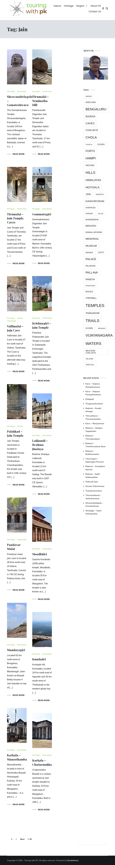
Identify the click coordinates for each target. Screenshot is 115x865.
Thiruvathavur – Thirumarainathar (93, 417)
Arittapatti (89, 399)
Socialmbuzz (72, 860)
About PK (95, 5)
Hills (90, 172)
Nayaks (89, 252)
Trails (92, 321)
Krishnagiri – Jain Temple (41, 325)
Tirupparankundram (94, 403)
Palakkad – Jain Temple (15, 433)
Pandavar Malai (14, 547)
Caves (90, 123)
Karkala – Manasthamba (17, 757)
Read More (19, 154)
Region (80, 5)
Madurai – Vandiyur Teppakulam (94, 429)
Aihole (89, 96)
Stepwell (91, 298)
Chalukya (92, 130)
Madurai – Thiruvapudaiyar (92, 437)
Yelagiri (89, 359)
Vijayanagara (99, 335)
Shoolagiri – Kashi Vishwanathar (93, 512)
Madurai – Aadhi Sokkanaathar (92, 475)
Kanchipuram (95, 201)
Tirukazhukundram (93, 491)
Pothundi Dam (91, 482)
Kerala (20, 426)
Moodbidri (39, 554)
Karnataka (21, 91)
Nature (57, 5)
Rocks (89, 291)
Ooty (101, 252)
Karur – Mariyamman (94, 423)
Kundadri (39, 659)
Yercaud (90, 365)
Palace (91, 259)
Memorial (92, 238)
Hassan (90, 165)
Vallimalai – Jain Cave (15, 328)
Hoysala (92, 187)
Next (22, 839)
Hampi (91, 158)
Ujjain (89, 328)
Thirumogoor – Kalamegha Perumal (94, 460)
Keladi (100, 213)
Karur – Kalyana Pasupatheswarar (93, 393)
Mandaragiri (16, 650)
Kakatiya (100, 194)
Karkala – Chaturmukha (42, 762)
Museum (91, 245)
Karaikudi (91, 208)
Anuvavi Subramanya (94, 486)
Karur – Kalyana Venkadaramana (92, 385)
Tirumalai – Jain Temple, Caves (15, 218)
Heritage (68, 5)
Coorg (101, 144)
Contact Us (95, 11)
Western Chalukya (91, 352)
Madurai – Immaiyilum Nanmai (95, 467)
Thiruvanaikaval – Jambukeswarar (93, 496)
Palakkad (91, 266)
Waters (93, 343)
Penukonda (90, 286)
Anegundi (91, 102)
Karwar (89, 214)
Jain (88, 194)
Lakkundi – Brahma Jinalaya (40, 445)
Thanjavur (92, 313)
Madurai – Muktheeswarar (92, 452)
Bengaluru (96, 109)
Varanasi (101, 328)
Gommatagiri (41, 214)
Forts (90, 150)
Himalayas (93, 180)
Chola (91, 137)
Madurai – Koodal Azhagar (93, 409)
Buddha (90, 116)
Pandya (90, 279)
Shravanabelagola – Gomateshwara (94, 504)
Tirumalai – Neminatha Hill (40, 101)
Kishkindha (92, 220)
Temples (95, 305)
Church (89, 144)
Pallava (92, 272)
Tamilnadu (47, 91)
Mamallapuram (94, 232)
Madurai (91, 226)
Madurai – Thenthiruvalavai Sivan (95, 445)
